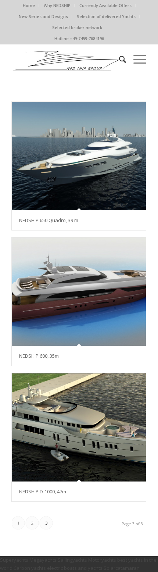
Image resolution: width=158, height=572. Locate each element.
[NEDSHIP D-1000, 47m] (79, 427)
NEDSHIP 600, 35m (39, 356)
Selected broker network (77, 27)
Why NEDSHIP (57, 5)
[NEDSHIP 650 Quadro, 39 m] (79, 156)
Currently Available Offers (105, 5)
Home (29, 5)
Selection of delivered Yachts (106, 16)
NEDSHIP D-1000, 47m (42, 491)
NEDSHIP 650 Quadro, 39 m (48, 220)
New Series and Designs (43, 16)
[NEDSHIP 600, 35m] (79, 291)
